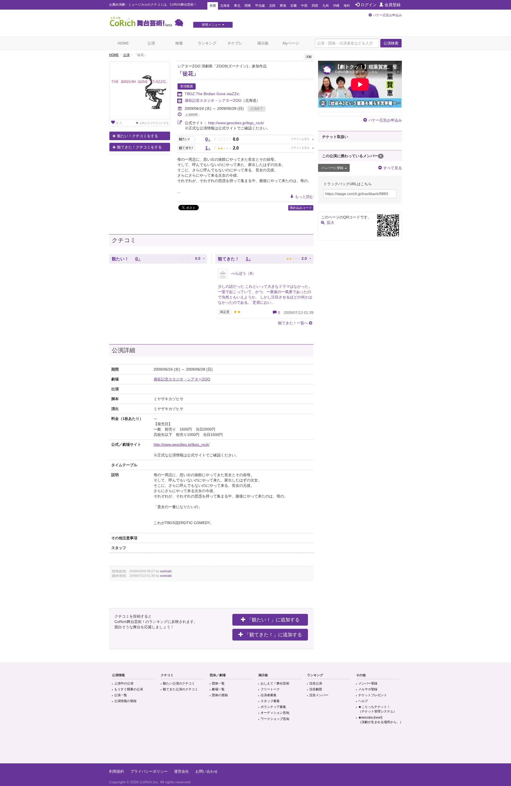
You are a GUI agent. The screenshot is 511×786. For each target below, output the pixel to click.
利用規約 (116, 771)
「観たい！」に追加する (273, 619)
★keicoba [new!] (380, 720)
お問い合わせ (206, 771)
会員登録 (393, 4)
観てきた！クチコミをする (139, 147)
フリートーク (270, 689)
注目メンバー (318, 695)
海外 (347, 5)
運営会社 (181, 771)
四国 (315, 5)
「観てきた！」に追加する (273, 634)
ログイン (369, 4)
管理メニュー (211, 25)
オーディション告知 (275, 713)
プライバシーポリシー (149, 771)
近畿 (293, 5)
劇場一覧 (218, 689)
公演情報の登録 (125, 701)
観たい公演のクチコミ (179, 683)
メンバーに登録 (332, 168)
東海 (283, 5)
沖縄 (336, 5)
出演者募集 (269, 695)
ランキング (207, 43)
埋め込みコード (301, 208)
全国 (212, 5)
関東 (248, 5)
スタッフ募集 (270, 701)
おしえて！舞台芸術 (275, 683)
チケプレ (235, 43)
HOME (123, 43)
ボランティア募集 (273, 707)
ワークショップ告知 (275, 719)
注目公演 (315, 683)
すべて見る (392, 168)
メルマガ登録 (367, 689)
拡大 (330, 222)
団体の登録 (220, 695)
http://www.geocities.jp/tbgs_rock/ (236, 123)
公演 (151, 43)
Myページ (291, 43)
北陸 (272, 5)
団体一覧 (218, 683)
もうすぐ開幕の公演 (128, 689)
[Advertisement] (255, 746)
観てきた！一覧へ (293, 323)
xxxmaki (166, 571)
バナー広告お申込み (387, 15)
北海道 (225, 5)
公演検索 (391, 43)
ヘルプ (363, 701)
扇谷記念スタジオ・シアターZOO (213, 100)
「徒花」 (188, 73)
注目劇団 (315, 689)
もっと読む (304, 197)
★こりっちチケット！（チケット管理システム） (377, 709)
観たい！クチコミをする (137, 136)
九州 (325, 5)
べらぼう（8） (243, 273)
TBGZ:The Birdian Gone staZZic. (212, 94)
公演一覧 (120, 695)
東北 (237, 5)
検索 (179, 43)
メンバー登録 (367, 683)
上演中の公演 (123, 683)
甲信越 (260, 5)
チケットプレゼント (372, 695)
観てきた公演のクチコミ (180, 689)
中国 (304, 5)
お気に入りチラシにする (154, 122)
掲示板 (263, 43)
